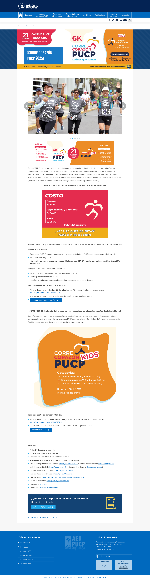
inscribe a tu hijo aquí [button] (41, 430)
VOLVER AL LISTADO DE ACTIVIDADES (44, 518)
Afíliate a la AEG (26, 564)
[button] (26, 106)
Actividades (87, 15)
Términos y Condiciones (48, 487)
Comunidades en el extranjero (72, 15)
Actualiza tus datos (113, 15)
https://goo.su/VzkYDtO (65, 470)
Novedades (125, 15)
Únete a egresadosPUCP (42, 15)
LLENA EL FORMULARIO (42, 507)
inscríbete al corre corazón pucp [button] (46, 300)
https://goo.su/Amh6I (58, 467)
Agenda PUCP (25, 551)
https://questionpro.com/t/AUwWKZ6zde (46, 422)
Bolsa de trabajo (26, 555)
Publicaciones (100, 15)
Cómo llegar (105, 556)
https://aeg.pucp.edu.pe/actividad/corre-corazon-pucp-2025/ (65, 477)
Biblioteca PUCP (26, 559)
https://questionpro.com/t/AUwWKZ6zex (46, 292)
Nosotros (28, 15)
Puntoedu (24, 547)
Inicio (20, 26)
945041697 (44, 484)
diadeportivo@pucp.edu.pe (58, 481)
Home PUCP (25, 543)
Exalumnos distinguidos (57, 15)
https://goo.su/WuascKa (62, 474)
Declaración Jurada (106, 463)
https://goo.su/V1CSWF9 (68, 463)
